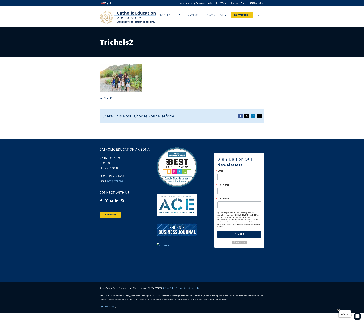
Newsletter (258, 3)
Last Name (223, 198)
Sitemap (199, 288)
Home (181, 3)
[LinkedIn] (116, 200)
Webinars (224, 3)
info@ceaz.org (115, 180)
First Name (223, 185)
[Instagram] (122, 200)
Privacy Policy (169, 288)
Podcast (235, 3)
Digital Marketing (107, 306)
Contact (244, 3)
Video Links (213, 3)
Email (220, 171)
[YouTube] (111, 200)
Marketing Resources (196, 3)
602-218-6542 (116, 175)
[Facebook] (101, 200)
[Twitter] (106, 200)
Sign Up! (239, 234)
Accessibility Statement (185, 288)
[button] (259, 14)
